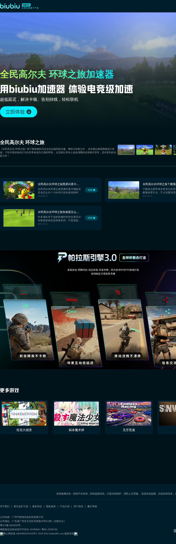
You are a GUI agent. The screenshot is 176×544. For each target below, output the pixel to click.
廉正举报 (92, 506)
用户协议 (78, 506)
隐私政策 (51, 506)
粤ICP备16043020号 (10, 525)
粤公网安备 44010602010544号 (19, 533)
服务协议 (37, 506)
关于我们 (5, 506)
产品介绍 (64, 506)
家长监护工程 (21, 506)
